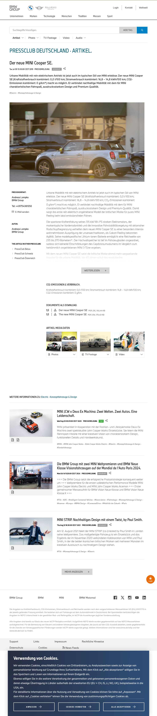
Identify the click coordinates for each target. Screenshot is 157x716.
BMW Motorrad (87, 597)
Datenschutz (16, 647)
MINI (61, 597)
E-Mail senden (22, 211)
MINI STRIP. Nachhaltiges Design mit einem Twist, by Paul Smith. (100, 519)
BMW (41, 597)
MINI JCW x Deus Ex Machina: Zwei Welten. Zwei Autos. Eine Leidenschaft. (97, 413)
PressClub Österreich (25, 258)
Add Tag (127, 30)
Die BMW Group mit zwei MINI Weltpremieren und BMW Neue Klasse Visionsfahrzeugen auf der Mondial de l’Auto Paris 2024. (99, 465)
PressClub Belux (22, 248)
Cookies (42, 647)
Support (14, 641)
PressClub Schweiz (24, 253)
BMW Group (16, 597)
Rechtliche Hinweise (93, 641)
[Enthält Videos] (18, 440)
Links (36, 641)
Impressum (61, 641)
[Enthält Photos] (13, 440)
